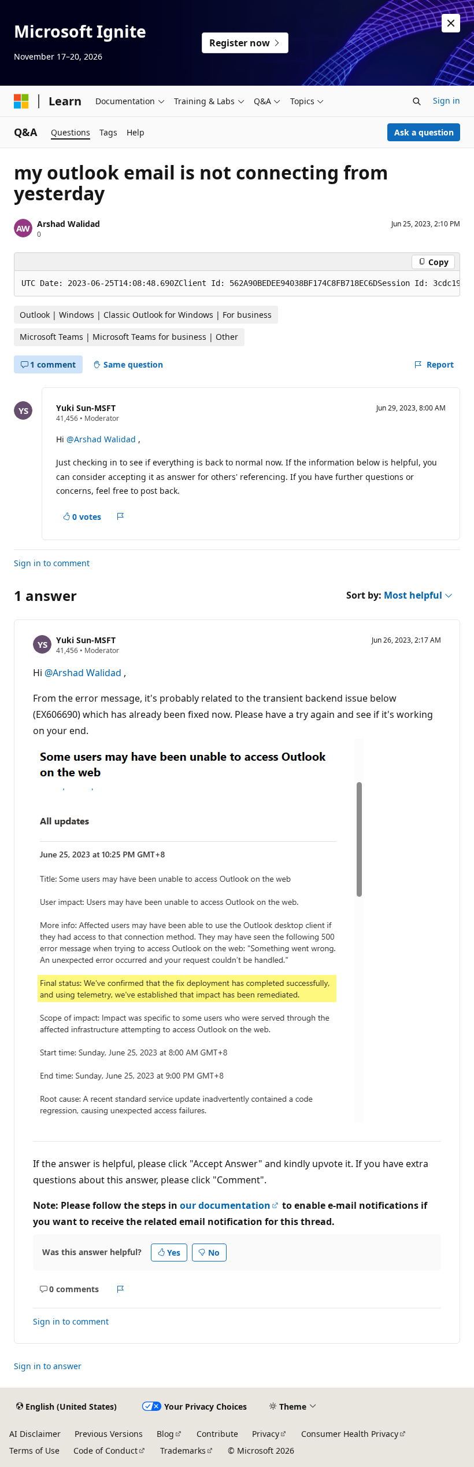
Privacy (265, 1433)
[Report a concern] (120, 517)
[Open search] (416, 101)
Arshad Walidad (68, 223)
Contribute (217, 1433)
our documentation (225, 1205)
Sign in (446, 100)
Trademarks (183, 1450)
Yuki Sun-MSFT (86, 407)
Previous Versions (109, 1433)
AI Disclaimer (35, 1433)
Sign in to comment (52, 563)
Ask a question (424, 132)
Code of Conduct (105, 1450)
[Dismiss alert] (451, 23)
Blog (165, 1433)
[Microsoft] (21, 101)
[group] (237, 283)
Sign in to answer (48, 1365)
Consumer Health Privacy (349, 1433)
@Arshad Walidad (102, 439)
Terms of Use (34, 1450)
